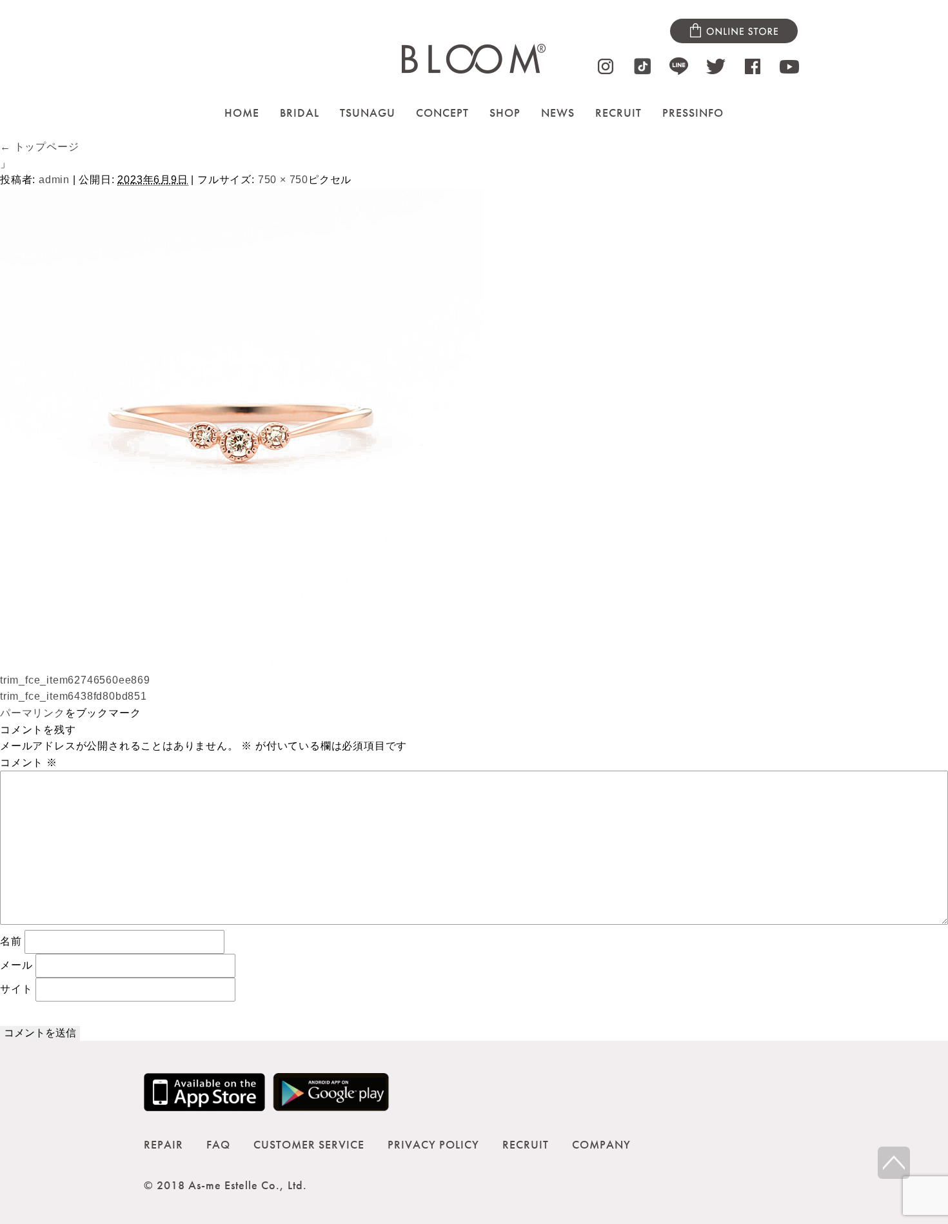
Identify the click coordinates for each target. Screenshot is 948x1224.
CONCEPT (442, 112)
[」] (242, 663)
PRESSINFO (693, 112)
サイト (16, 988)
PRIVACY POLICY (433, 1144)
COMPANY (601, 1144)
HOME (241, 112)
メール (16, 964)
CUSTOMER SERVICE (308, 1144)
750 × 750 (283, 179)
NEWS (558, 112)
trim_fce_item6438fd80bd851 (73, 696)
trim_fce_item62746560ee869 (75, 680)
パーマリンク (32, 712)
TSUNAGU (367, 112)
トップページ (39, 146)
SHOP (504, 112)
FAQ (218, 1144)
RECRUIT (618, 112)
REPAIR (163, 1144)
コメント (28, 762)
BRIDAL (299, 112)
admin (54, 179)
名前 (11, 940)
